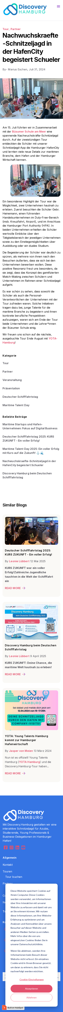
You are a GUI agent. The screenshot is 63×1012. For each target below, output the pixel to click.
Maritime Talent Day (16, 405)
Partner (16, 29)
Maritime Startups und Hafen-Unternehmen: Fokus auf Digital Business (30, 426)
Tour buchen (13, 876)
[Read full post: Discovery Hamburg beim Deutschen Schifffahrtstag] (31, 638)
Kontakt (8, 864)
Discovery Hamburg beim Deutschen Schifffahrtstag (27, 475)
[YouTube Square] (23, 848)
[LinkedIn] (17, 848)
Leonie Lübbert (19, 561)
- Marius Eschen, (16, 69)
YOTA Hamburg (29, 762)
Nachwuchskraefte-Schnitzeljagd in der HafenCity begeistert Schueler (29, 463)
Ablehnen (31, 997)
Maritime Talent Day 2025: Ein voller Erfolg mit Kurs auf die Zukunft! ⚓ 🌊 (31, 451)
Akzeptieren (31, 988)
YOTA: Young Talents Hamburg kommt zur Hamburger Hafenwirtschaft (26, 740)
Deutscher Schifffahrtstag (20, 396)
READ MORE (13, 588)
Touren (7, 871)
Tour (6, 29)
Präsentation (11, 388)
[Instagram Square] (11, 848)
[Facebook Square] (6, 848)
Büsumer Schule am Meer (29, 131)
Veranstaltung (12, 380)
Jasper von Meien (21, 750)
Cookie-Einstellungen (31, 979)
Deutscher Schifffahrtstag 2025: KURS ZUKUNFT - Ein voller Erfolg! (28, 438)
